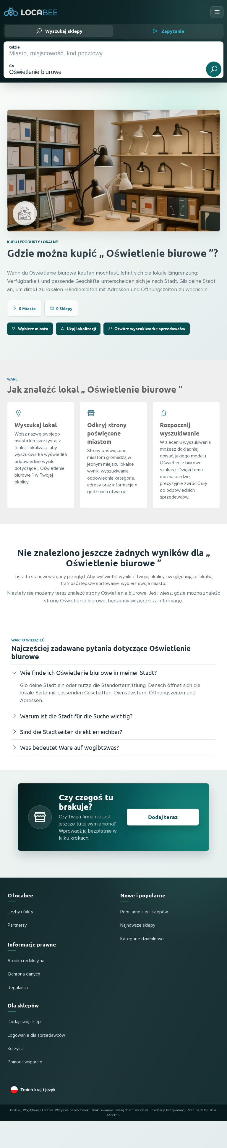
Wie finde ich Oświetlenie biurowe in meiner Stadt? (88, 672)
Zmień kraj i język (38, 1089)
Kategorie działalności (142, 939)
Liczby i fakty (20, 912)
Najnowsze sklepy (137, 925)
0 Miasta (27, 308)
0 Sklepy (64, 308)
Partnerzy (17, 925)
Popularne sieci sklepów (144, 912)
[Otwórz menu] (216, 12)
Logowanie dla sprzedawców (36, 1035)
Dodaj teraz (163, 816)
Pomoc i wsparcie (25, 1062)
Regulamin (18, 988)
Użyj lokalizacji (81, 328)
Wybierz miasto (33, 328)
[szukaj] (213, 69)
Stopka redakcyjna (26, 961)
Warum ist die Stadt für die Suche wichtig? (76, 716)
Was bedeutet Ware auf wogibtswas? (69, 747)
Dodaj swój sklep (24, 1022)
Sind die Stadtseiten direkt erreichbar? (71, 731)
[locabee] (31, 12)
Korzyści (16, 1049)
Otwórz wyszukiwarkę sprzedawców (149, 328)
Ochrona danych (24, 974)
